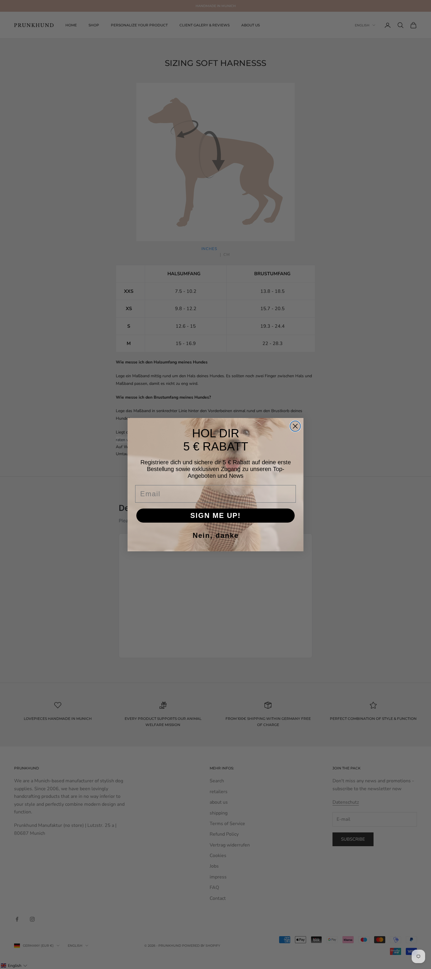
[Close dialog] (295, 426)
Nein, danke (216, 535)
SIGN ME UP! (215, 515)
